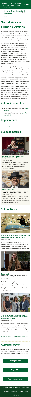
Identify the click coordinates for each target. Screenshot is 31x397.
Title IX (26, 391)
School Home (8, 13)
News (5, 16)
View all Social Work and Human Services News (14, 336)
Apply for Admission (15, 379)
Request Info (15, 370)
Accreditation (25, 387)
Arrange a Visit (15, 361)
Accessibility (16, 387)
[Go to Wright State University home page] (11, 3)
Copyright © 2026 (7, 387)
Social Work (6, 127)
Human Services (8, 125)
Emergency (14, 391)
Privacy (21, 391)
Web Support (16, 395)
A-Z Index (6, 391)
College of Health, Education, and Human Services (11, 6)
